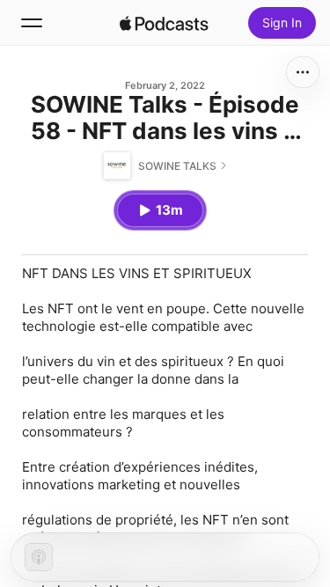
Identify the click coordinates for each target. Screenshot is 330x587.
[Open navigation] (31, 23)
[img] (164, 23)
